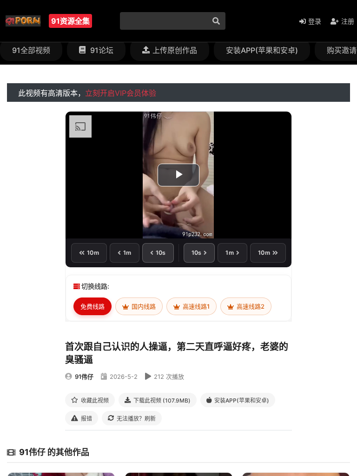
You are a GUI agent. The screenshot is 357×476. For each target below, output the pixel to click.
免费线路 (92, 306)
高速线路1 (195, 306)
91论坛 (100, 50)
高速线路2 (249, 306)
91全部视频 (31, 50)
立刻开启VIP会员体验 (120, 93)
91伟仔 (84, 376)
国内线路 (143, 306)
